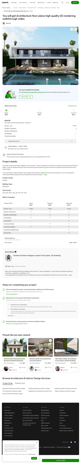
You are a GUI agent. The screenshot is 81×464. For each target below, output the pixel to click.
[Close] (36, 442)
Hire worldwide (8, 433)
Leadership (62, 412)
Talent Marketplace (9, 412)
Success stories (45, 412)
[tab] (8, 383)
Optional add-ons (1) (13, 141)
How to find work (27, 410)
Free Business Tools (46, 428)
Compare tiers (72, 106)
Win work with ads (27, 420)
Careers (61, 418)
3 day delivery (10, 363)
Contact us (62, 425)
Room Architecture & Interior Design (13, 393)
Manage (34, 458)
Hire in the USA (8, 435)
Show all (10, 315)
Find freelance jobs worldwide (31, 415)
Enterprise (7, 420)
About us (61, 410)
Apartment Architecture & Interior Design (14, 388)
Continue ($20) (60, 460)
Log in (67, 2)
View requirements (12, 294)
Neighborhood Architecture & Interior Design (40, 391)
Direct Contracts (8, 430)
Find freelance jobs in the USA (31, 418)
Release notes (45, 430)
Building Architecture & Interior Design (39, 388)
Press (60, 423)
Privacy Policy (31, 454)
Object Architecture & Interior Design (65, 391)
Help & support (45, 410)
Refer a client (44, 425)
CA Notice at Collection (49, 447)
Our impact (62, 420)
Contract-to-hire (8, 428)
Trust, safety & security (65, 428)
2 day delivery (36, 363)
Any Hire (6, 425)
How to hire (7, 410)
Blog (42, 420)
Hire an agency (8, 418)
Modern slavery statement (66, 430)
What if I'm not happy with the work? (17, 323)
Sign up (75, 2)
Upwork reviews (45, 415)
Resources (44, 418)
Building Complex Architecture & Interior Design (66, 388)
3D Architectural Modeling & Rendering (33, 92)
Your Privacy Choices (63, 447)
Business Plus (8, 423)
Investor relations (64, 415)
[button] (40, 128)
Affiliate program (45, 423)
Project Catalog (6, 7)
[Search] (62, 2)
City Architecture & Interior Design (12, 391)
